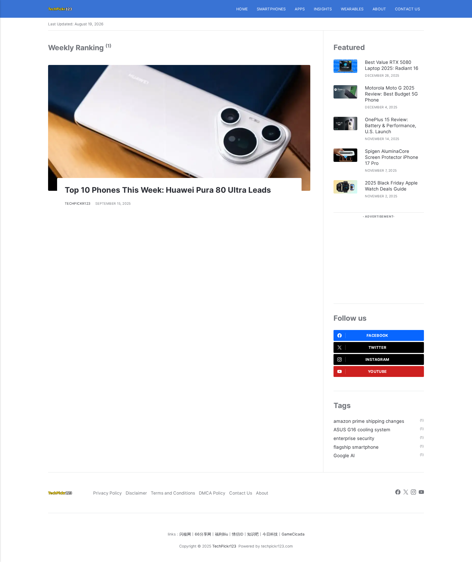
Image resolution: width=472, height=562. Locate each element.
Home (242, 9)
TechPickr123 (78, 203)
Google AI (344, 455)
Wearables (352, 9)
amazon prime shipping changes (369, 421)
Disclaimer (136, 493)
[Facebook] (397, 493)
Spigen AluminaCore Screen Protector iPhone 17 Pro (391, 157)
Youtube (377, 371)
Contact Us (407, 9)
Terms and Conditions (173, 493)
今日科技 (270, 534)
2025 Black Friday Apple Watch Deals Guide (391, 186)
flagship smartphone (356, 447)
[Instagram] (413, 493)
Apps (300, 9)
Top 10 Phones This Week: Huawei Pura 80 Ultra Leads (168, 190)
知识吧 (253, 534)
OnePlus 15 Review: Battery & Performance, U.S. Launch (390, 125)
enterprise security (354, 438)
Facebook (377, 335)
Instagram (377, 359)
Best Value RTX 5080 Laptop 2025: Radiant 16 (391, 65)
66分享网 (203, 534)
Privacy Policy (107, 493)
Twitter (377, 347)
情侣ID (237, 534)
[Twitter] (405, 493)
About (379, 9)
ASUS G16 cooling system (362, 429)
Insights (323, 9)
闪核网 (185, 534)
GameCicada (293, 534)
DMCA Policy (212, 493)
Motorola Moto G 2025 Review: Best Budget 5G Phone (391, 94)
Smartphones (271, 9)
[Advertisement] (379, 256)
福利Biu (221, 534)
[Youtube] (421, 493)
